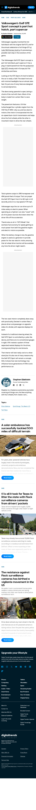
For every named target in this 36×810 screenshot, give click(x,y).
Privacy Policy (24, 748)
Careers (3, 748)
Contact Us (4, 709)
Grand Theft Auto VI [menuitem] (6, 12)
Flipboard (2, 671)
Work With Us (5, 752)
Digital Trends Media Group (10, 766)
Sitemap (22, 756)
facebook (13, 385)
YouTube (16, 667)
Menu (2, 7)
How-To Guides (25, 695)
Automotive (5, 698)
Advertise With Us (6, 712)
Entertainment (5, 695)
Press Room (23, 752)
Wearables (23, 683)
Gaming (3, 686)
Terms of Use (5, 760)
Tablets (22, 680)
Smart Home (5, 692)
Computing (4, 683)
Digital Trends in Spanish (27, 719)
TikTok (21, 667)
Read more (8, 478)
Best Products (24, 692)
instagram (17, 385)
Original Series (24, 698)
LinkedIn (30, 667)
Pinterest (25, 667)
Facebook (2, 667)
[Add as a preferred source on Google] (6, 37)
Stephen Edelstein (8, 33)
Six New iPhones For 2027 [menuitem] (20, 12)
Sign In (31, 7)
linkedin (20, 385)
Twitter (11, 667)
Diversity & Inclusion (7, 756)
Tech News (4, 410)
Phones (3, 680)
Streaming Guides (25, 689)
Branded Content (25, 711)
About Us (3, 705)
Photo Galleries (5, 406)
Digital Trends (10, 9)
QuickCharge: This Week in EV (21, 406)
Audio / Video (5, 689)
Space (22, 686)
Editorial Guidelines (6, 715)
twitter (23, 385)
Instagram (7, 667)
